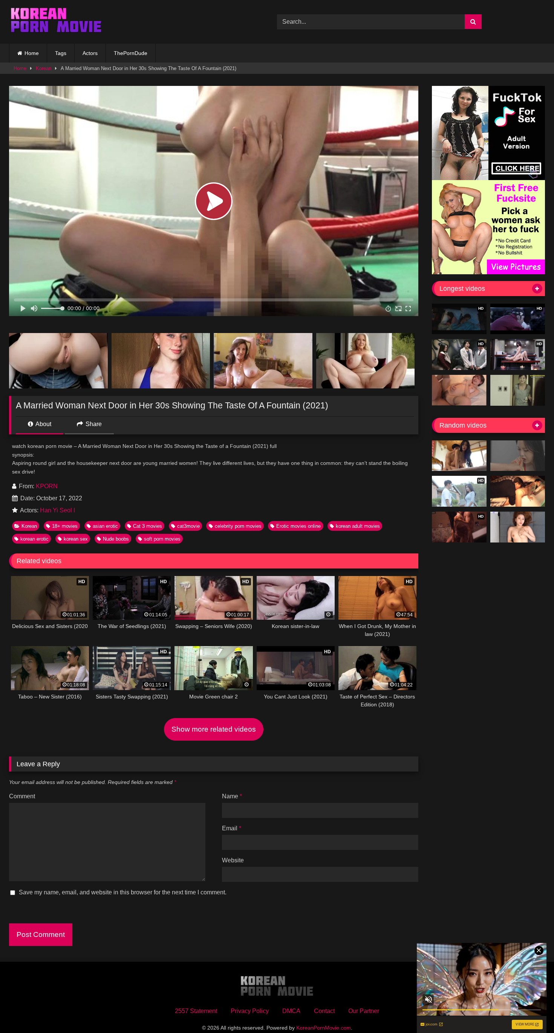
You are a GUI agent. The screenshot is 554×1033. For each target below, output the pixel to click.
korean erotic (34, 539)
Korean (43, 68)
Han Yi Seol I (57, 510)
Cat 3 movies (147, 526)
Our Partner (363, 1011)
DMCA (291, 1011)
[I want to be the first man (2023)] (459, 455)
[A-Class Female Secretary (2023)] (517, 455)
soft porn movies (162, 539)
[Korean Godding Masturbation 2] (517, 527)
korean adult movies (358, 526)
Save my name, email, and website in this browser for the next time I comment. (122, 892)
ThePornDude (130, 53)
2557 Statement (196, 1011)
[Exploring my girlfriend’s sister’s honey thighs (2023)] (517, 491)
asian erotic (105, 526)
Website (233, 860)
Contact (324, 1011)
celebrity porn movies (238, 526)
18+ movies (65, 526)
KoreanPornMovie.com (323, 1028)
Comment (22, 796)
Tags (60, 53)
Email (231, 828)
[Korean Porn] (56, 22)
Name (232, 796)
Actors (90, 53)
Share (93, 424)
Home (31, 53)
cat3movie (188, 526)
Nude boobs (116, 539)
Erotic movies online (298, 526)
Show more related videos (213, 729)
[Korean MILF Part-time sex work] (517, 390)
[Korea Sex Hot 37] (459, 390)
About (42, 424)
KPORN (47, 486)
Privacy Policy (250, 1011)
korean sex (76, 539)
